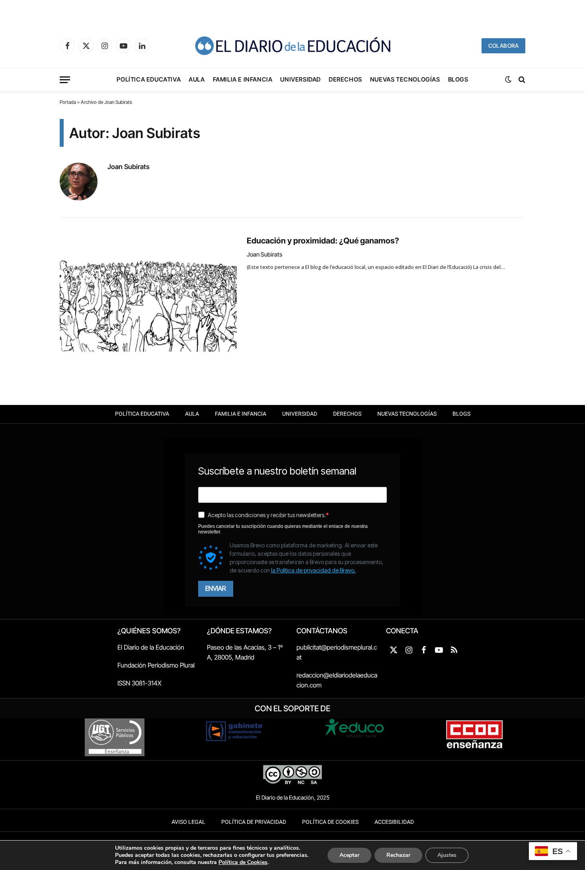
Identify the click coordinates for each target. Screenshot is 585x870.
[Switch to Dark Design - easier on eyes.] (508, 79)
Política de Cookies (330, 822)
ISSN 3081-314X (139, 683)
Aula (197, 79)
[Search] (521, 80)
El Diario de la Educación (150, 647)
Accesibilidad (394, 822)
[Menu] (65, 80)
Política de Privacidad (253, 822)
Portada (68, 102)
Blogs (458, 79)
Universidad (300, 79)
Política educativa (149, 79)
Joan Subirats (128, 167)
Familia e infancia (243, 79)
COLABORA (503, 45)
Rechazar (398, 855)
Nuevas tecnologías (405, 79)
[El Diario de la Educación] (292, 46)
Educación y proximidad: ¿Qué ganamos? (323, 240)
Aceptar (349, 855)
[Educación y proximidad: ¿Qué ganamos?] (148, 292)
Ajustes (446, 855)
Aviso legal (188, 822)
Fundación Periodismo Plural (156, 665)
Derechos (345, 79)
